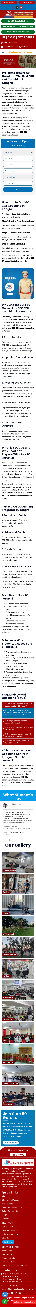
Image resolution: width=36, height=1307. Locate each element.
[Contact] (4, 1294)
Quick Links (8, 1242)
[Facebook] (13, 7)
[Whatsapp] (5, 1301)
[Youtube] (21, 7)
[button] (3, 52)
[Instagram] (17, 7)
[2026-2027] (18, 152)
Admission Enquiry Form (24, 1302)
